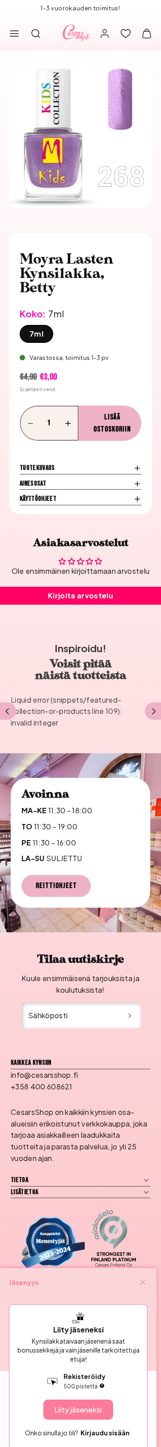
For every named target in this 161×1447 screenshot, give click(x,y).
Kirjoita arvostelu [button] (80, 595)
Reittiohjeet (56, 885)
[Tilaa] (130, 1016)
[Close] (143, 1282)
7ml (36, 333)
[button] (14, 33)
